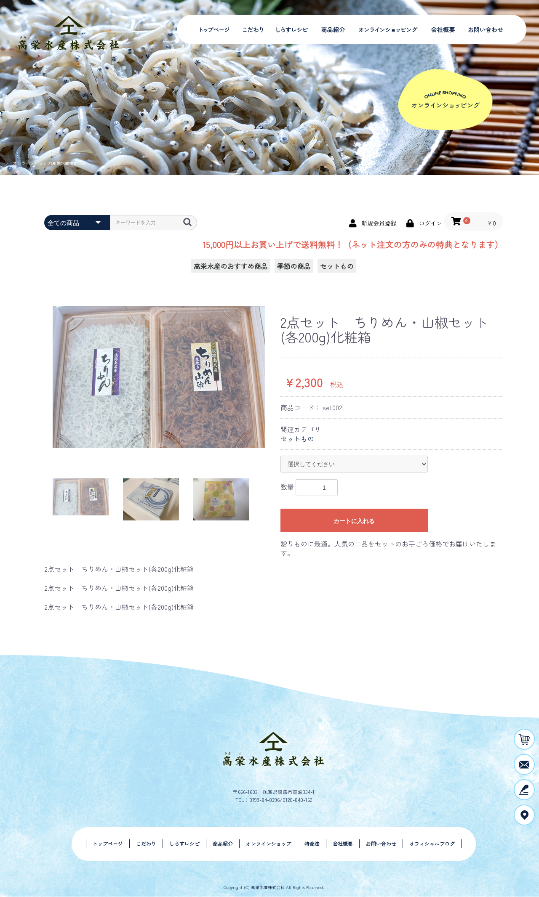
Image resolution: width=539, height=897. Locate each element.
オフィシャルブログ (432, 843)
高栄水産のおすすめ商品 (231, 266)
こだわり (253, 29)
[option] (159, 377)
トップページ (214, 29)
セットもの (337, 266)
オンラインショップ (385, 29)
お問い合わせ (486, 29)
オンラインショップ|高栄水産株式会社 (49, 163)
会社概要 (442, 29)
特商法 (312, 843)
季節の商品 (294, 266)
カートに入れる (354, 521)
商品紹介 (331, 29)
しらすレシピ (289, 29)
